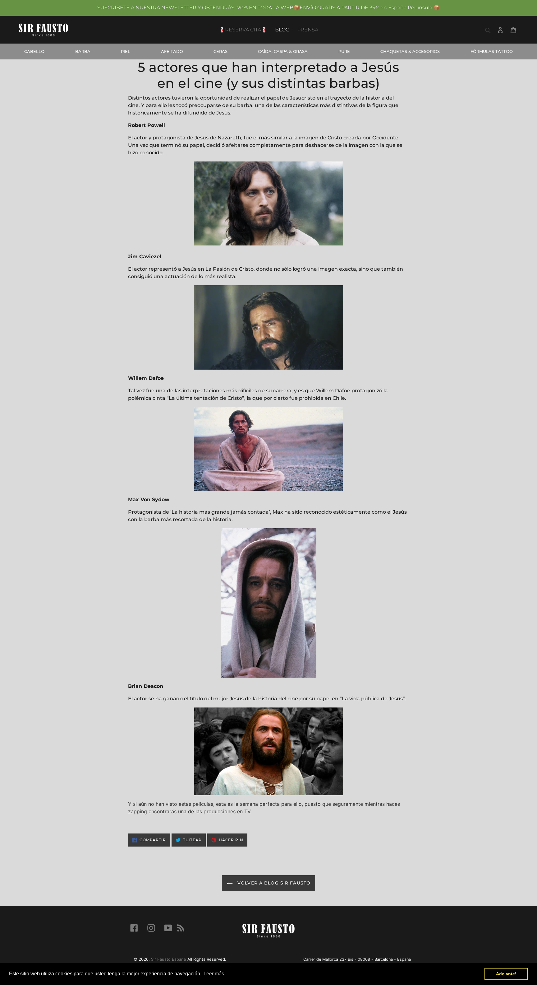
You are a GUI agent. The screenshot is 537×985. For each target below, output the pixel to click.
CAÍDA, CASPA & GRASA (283, 51)
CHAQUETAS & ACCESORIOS (410, 51)
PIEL (125, 51)
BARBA (82, 51)
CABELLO (34, 51)
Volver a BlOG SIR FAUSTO (273, 883)
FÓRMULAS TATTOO (491, 51)
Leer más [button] (214, 973)
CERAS (220, 51)
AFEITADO (172, 51)
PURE (344, 51)
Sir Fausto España (168, 959)
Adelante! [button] (506, 973)
